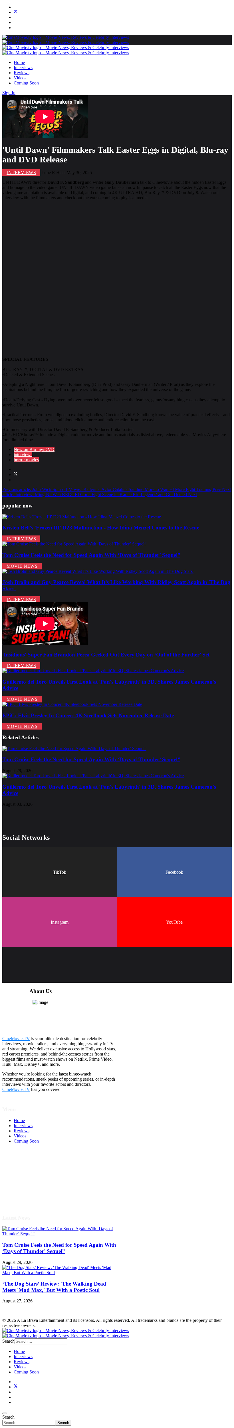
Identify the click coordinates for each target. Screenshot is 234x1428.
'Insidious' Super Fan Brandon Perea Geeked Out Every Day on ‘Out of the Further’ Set (105, 655)
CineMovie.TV (16, 1038)
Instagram (59, 922)
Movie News (22, 566)
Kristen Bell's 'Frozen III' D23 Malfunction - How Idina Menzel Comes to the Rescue (100, 528)
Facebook (174, 872)
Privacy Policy (27, 1182)
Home (19, 62)
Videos (20, 77)
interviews (23, 454)
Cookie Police (26, 1187)
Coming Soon (26, 82)
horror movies (26, 459)
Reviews (21, 72)
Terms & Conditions (32, 1172)
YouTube (174, 922)
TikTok (59, 872)
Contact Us (24, 1197)
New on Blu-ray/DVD (34, 449)
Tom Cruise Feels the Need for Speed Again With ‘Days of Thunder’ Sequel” (91, 555)
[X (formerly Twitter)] (16, 474)
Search (8, 1417)
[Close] (4, 1413)
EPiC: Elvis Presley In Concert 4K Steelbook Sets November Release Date (88, 715)
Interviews (23, 67)
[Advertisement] (117, 274)
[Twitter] (16, 12)
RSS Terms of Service (34, 1177)
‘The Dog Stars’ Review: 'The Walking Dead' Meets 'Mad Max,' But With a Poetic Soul (55, 1287)
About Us (22, 1192)
